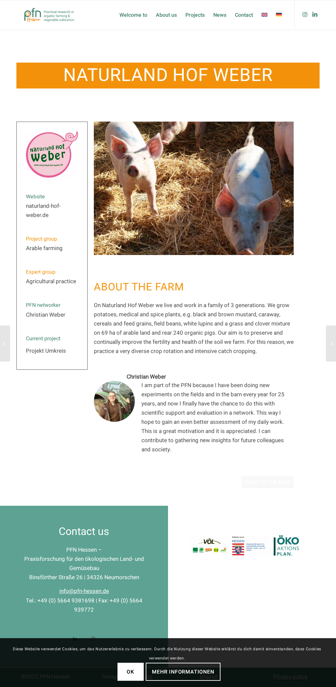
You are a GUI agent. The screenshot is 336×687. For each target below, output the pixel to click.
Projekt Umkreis (46, 351)
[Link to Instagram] (305, 15)
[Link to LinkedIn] (315, 15)
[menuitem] (133, 15)
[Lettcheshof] (331, 343)
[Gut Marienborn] (5, 343)
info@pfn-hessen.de (84, 591)
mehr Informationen (183, 672)
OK (130, 672)
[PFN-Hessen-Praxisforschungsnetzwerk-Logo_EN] (49, 15)
